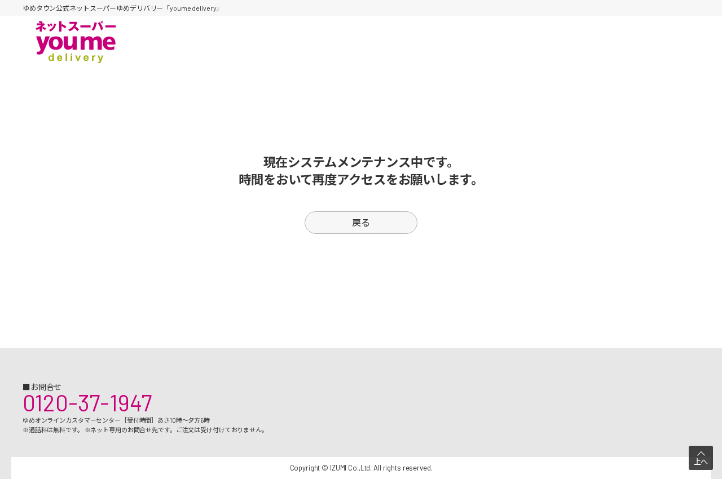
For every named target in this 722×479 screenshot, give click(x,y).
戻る (361, 222)
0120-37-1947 (87, 402)
